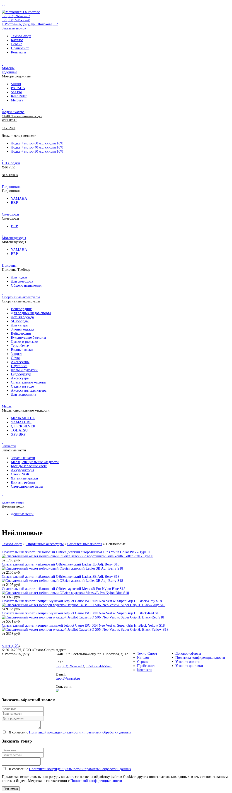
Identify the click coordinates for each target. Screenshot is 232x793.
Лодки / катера (13, 112)
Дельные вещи (22, 514)
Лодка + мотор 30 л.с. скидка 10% (37, 151)
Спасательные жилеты (28, 382)
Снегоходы (10, 214)
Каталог (17, 40)
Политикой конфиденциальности (96, 781)
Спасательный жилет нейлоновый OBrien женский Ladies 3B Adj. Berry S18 (60, 564)
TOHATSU (19, 430)
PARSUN (18, 88)
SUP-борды (20, 321)
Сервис (16, 44)
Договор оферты (188, 653)
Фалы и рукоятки (24, 370)
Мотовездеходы (14, 238)
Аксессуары (20, 362)
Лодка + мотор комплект (19, 135)
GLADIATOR (10, 175)
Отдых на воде (22, 386)
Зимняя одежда (22, 329)
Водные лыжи (22, 350)
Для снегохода (22, 281)
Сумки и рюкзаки (24, 341)
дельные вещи (13, 502)
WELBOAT (9, 120)
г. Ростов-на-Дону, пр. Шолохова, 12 (30, 24)
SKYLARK (8, 128)
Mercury (17, 100)
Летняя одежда (22, 317)
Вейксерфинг (21, 333)
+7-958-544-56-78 (99, 666)
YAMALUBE (21, 422)
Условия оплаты (187, 662)
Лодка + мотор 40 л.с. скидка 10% (37, 147)
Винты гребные (23, 482)
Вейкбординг (21, 309)
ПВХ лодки (11, 163)
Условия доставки (189, 666)
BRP (14, 202)
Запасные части (23, 458)
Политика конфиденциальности (200, 657)
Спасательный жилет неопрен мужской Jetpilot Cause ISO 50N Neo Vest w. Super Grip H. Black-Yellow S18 (83, 625)
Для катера (19, 325)
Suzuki (16, 84)
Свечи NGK (20, 474)
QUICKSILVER (23, 426)
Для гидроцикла (23, 394)
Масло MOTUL (23, 418)
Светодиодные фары (27, 486)
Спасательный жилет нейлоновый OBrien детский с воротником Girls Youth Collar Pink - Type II (76, 552)
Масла (7, 406)
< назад (7, 646)
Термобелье (20, 345)
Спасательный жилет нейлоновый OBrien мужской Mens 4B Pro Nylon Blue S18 (63, 589)
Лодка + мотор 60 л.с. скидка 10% (37, 143)
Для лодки (19, 277)
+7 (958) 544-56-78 (16, 20)
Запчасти (9, 446)
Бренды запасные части (29, 466)
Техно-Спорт (21, 36)
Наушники (19, 366)
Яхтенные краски (24, 478)
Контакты (18, 52)
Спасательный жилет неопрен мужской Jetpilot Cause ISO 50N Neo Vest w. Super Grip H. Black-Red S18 (81, 613)
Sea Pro (16, 92)
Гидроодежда (21, 374)
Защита (16, 354)
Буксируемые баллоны (28, 337)
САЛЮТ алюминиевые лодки (22, 116)
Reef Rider (19, 96)
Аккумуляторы (22, 470)
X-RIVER (8, 167)
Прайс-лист (20, 48)
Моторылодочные (9, 70)
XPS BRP (18, 434)
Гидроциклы (11, 187)
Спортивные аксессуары (21, 297)
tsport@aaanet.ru (68, 678)
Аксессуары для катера (28, 390)
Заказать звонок (14, 28)
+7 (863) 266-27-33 (16, 16)
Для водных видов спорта (31, 313)
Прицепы (9, 265)
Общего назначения (26, 285)
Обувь (15, 358)
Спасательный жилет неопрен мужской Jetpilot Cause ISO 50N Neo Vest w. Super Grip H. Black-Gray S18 (82, 601)
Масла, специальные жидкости (35, 462)
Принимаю (11, 789)
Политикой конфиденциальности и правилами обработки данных (80, 732)
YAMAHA (19, 198)
